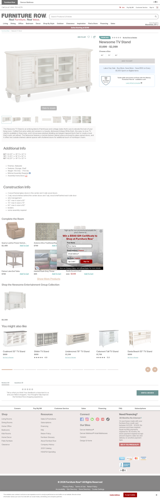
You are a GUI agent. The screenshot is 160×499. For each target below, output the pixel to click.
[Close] (156, 495)
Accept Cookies (130, 495)
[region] (80, 495)
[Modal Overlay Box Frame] (80, 249)
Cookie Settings (115, 495)
